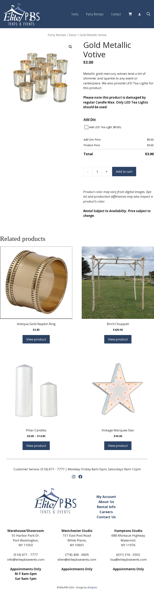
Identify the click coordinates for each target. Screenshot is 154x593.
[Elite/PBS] (21, 14)
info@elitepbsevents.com (25, 559)
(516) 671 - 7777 (53, 469)
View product (36, 339)
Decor (73, 35)
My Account (106, 496)
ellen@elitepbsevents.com (77, 559)
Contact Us (106, 517)
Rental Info (106, 507)
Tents (75, 14)
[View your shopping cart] (130, 14)
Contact (116, 14)
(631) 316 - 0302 (128, 554)
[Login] (139, 14)
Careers (106, 512)
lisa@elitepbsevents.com (128, 559)
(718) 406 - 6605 (77, 554)
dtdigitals (92, 587)
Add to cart (124, 171)
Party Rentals (94, 14)
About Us (106, 501)
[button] (148, 14)
